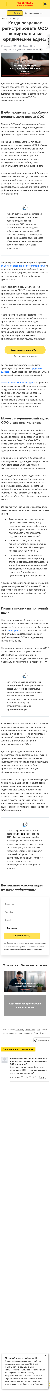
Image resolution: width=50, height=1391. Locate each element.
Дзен (38, 1030)
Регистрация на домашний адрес (17, 383)
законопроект (12, 630)
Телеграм (19, 1030)
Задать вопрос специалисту (18, 1049)
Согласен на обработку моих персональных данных (26, 943)
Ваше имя (9, 904)
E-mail (7, 920)
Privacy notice (42, 1040)
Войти (17, 13)
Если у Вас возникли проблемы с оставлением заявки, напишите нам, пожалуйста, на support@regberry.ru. (24, 948)
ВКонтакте (30, 1030)
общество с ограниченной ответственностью (23, 266)
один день (20, 834)
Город (7, 928)
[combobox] (22, 928)
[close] (48, 1040)
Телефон (8, 912)
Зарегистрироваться (34, 13)
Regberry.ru (25, 4)
